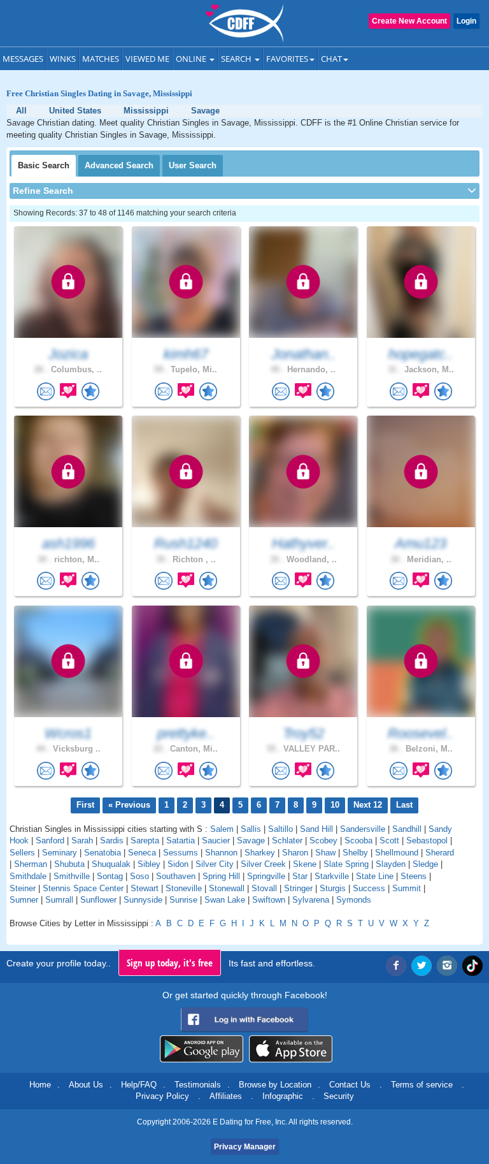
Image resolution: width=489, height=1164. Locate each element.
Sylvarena (310, 900)
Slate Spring (346, 864)
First (85, 805)
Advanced (119, 165)
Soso (139, 876)
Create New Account (409, 21)
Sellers (22, 852)
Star (300, 876)
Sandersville (362, 829)
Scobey (323, 840)
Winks (63, 58)
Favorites (287, 58)
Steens (413, 876)
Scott (389, 840)
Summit (406, 888)
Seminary (59, 852)
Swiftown (268, 900)
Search (237, 58)
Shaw (325, 852)
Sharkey (259, 852)
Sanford (50, 840)
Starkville (332, 876)
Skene (304, 864)
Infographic (282, 1096)
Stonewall (226, 888)
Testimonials (197, 1084)
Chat (331, 58)
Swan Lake (224, 900)
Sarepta (145, 840)
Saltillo (280, 829)
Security (338, 1096)
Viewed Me (147, 58)
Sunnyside (143, 900)
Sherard (439, 852)
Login (466, 21)
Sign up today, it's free (170, 962)
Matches (100, 58)
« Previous (129, 805)
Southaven (175, 876)
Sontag (110, 876)
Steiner (23, 888)
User (192, 165)
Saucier (216, 840)
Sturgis (333, 888)
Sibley (149, 864)
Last (404, 805)
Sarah (82, 840)
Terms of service (422, 1084)
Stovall (264, 888)
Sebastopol (427, 840)
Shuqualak (111, 864)
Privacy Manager (245, 1146)
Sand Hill (316, 829)
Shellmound (396, 852)
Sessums (180, 852)
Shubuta (69, 864)
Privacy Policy (162, 1096)
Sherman (30, 864)
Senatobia (102, 852)
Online (192, 58)
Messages (23, 58)
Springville (266, 876)
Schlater (287, 840)
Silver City (214, 864)
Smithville (71, 876)
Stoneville (184, 888)
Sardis (112, 840)
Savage (251, 840)
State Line (374, 876)
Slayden (391, 864)
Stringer (298, 888)
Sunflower (98, 900)
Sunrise (183, 900)
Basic (43, 165)
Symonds (353, 900)
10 (334, 805)
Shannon (221, 852)
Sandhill (407, 829)
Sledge (425, 864)
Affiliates (225, 1096)
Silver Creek (263, 864)
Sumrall (59, 900)
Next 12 (367, 805)
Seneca (142, 852)
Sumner (24, 900)
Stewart (145, 888)
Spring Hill (221, 876)
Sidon (177, 864)
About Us (86, 1084)
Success (369, 888)
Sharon (295, 852)
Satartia (180, 840)
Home (40, 1084)
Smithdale (28, 876)
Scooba (358, 840)
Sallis (251, 829)
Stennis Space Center (83, 888)
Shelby (355, 852)
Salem (222, 829)
